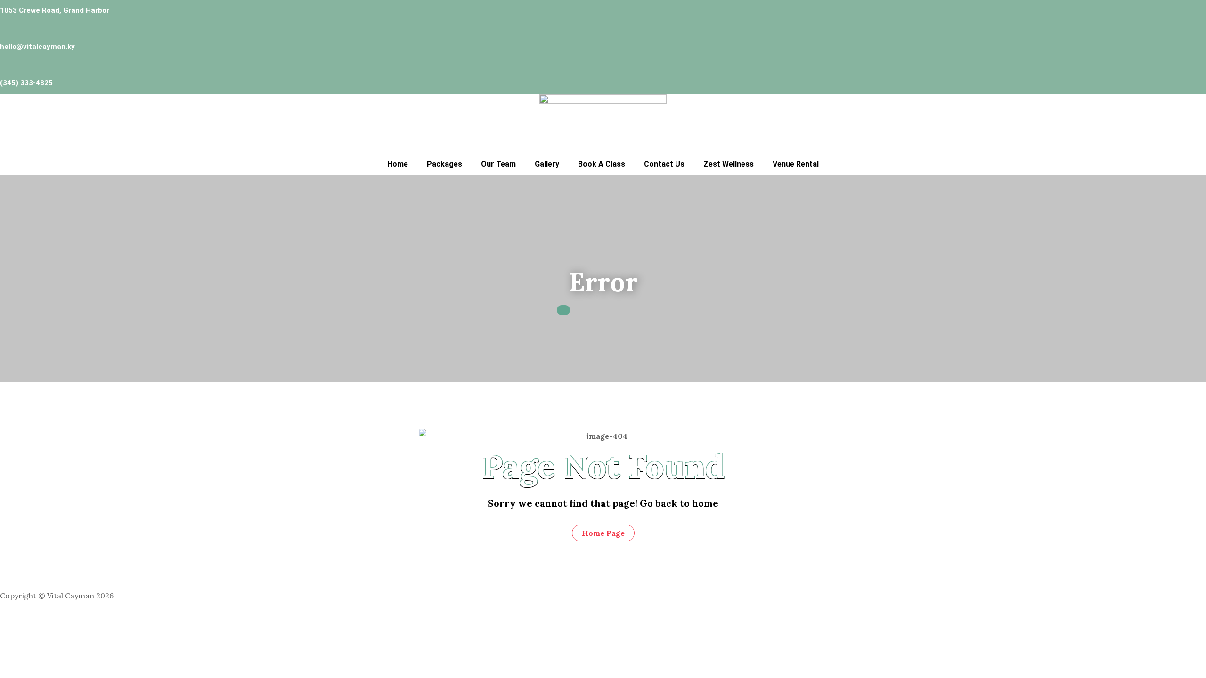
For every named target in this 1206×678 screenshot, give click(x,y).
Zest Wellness (728, 164)
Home (397, 164)
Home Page (603, 533)
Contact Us (664, 164)
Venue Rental (796, 164)
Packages (444, 164)
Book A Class (601, 164)
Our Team (498, 164)
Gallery (547, 164)
